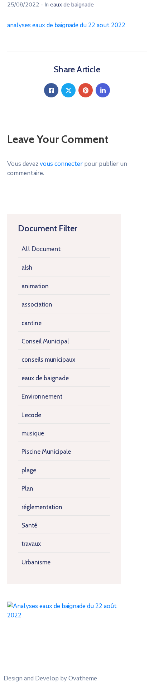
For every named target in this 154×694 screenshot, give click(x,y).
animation (35, 286)
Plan (27, 488)
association (36, 304)
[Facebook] (51, 90)
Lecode (31, 415)
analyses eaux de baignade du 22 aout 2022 (66, 25)
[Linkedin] (103, 90)
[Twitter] (68, 90)
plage (28, 470)
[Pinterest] (85, 90)
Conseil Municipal (45, 341)
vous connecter (61, 164)
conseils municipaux (48, 359)
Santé (29, 525)
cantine (31, 323)
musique (32, 433)
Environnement (41, 396)
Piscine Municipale (46, 451)
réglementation (41, 507)
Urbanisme (35, 562)
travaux (31, 543)
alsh (26, 267)
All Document (41, 249)
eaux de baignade (45, 378)
